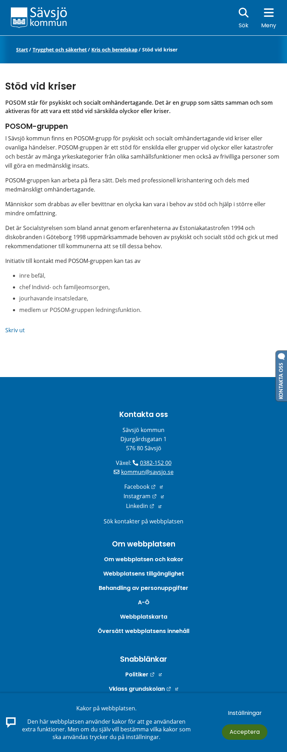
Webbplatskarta (143, 617)
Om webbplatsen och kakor (143, 559)
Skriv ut (15, 330)
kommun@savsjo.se (147, 472)
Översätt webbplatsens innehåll (143, 631)
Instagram (144, 496)
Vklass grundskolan (143, 689)
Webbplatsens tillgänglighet (143, 574)
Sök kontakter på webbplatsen (143, 521)
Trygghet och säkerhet (60, 50)
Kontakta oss (143, 414)
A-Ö (143, 602)
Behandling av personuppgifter (143, 588)
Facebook (143, 486)
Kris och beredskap (114, 50)
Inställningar (245, 713)
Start (22, 50)
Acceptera (245, 732)
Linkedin (143, 506)
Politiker (143, 674)
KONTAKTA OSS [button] (281, 379)
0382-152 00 (156, 463)
